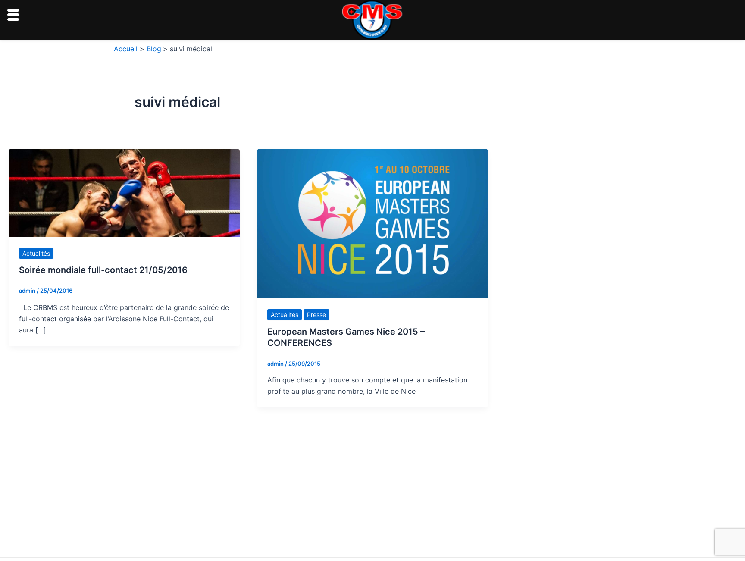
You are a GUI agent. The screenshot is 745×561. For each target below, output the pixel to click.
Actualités (36, 253)
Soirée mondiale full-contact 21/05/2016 (103, 270)
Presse (316, 314)
